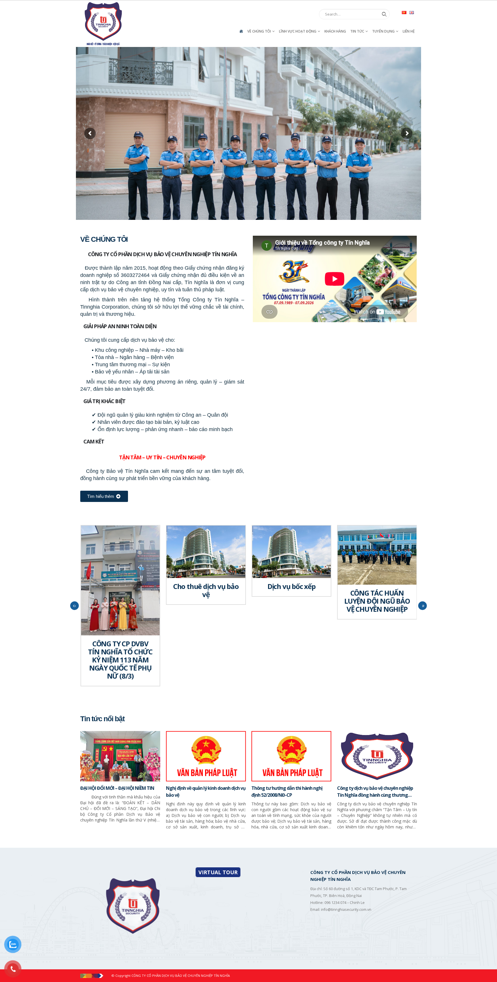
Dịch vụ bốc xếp (291, 586)
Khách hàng (335, 31)
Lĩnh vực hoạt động (297, 31)
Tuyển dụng (383, 31)
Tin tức (357, 31)
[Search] (383, 14)
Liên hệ (409, 31)
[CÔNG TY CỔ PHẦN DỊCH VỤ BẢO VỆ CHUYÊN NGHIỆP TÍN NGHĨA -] (103, 24)
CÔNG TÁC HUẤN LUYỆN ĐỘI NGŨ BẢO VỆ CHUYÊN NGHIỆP (377, 601)
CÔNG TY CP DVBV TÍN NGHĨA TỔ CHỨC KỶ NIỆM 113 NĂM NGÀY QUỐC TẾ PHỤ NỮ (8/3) (120, 660)
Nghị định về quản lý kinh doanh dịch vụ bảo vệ (206, 791)
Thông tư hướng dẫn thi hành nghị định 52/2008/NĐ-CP (286, 791)
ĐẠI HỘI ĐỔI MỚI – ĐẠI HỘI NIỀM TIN (117, 788)
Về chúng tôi (259, 31)
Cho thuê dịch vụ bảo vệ (206, 590)
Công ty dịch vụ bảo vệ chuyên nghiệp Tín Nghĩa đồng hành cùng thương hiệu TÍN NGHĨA (375, 791)
